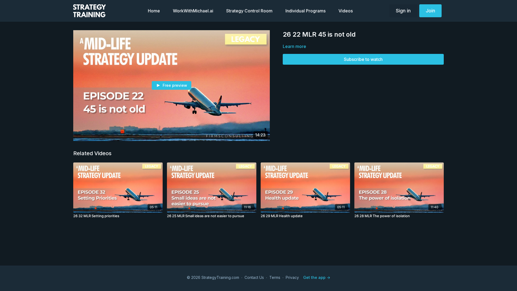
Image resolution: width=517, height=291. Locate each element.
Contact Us (254, 277)
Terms (274, 277)
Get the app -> (316, 277)
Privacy (292, 277)
